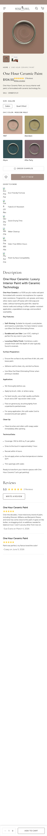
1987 (5, 136)
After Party (29, 160)
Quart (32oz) (21, 106)
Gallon (7, 106)
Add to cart (31, 831)
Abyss (5, 160)
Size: (9, 101)
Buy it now (27, 177)
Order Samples (25, 168)
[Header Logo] (22, 8)
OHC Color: (15, 112)
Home (5, 67)
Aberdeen (28, 136)
